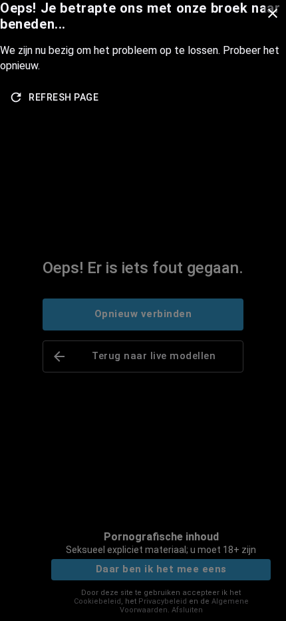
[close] (273, 13)
